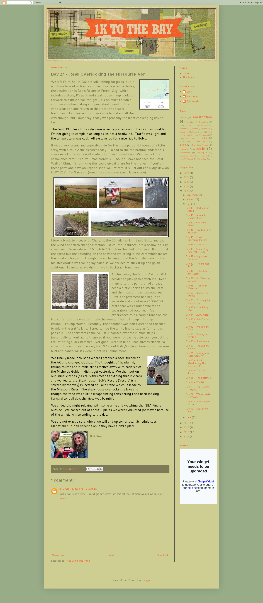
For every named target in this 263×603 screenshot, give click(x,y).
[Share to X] (94, 469)
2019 (187, 423)
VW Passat (188, 159)
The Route (188, 77)
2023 (187, 181)
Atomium (190, 122)
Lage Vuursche (187, 138)
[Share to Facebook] (98, 469)
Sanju (183, 144)
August (190, 199)
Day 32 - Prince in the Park (198, 328)
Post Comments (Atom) (78, 560)
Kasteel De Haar (190, 135)
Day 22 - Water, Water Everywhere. (198, 396)
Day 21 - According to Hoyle (198, 403)
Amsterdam (202, 116)
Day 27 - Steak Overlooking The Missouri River (196, 363)
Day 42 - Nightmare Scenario (196, 258)
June (189, 417)
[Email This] (87, 469)
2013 (187, 436)
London (204, 138)
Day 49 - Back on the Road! (197, 209)
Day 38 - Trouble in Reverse (196, 287)
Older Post (162, 555)
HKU (210, 132)
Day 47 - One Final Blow (196, 224)
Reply (63, 498)
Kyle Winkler (193, 101)
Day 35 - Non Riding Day (197, 309)
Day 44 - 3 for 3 (195, 244)
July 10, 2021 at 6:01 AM (83, 489)
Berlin (191, 125)
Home (111, 555)
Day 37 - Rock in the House (197, 294)
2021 (187, 191)
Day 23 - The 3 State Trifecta (197, 388)
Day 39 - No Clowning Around (198, 280)
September (192, 194)
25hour (183, 117)
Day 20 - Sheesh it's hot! (197, 410)
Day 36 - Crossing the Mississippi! (198, 302)
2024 (187, 177)
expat (182, 132)
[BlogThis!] (91, 469)
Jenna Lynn (192, 96)
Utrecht (199, 148)
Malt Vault (185, 141)
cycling (205, 128)
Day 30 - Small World (198, 341)
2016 (187, 432)
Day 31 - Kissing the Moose (197, 335)
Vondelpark (202, 152)
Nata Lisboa (202, 141)
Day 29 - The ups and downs (198, 347)
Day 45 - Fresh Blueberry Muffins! (197, 239)
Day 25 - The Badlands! (198, 377)
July (188, 204)
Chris (189, 91)
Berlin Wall (203, 125)
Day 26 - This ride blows (196, 372)
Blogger (146, 580)
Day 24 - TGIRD (195, 382)
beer (182, 125)
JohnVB (64, 489)
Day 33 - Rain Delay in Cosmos (198, 321)
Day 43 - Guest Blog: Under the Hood (197, 250)
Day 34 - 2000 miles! (197, 314)
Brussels (184, 128)
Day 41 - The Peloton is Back (198, 265)
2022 (187, 186)
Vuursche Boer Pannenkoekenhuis (196, 156)
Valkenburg (185, 152)
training (184, 149)
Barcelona (203, 122)
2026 (187, 173)
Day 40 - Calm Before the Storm (198, 272)
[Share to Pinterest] (101, 469)
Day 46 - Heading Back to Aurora (198, 231)
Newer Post (58, 555)
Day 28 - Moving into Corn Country (197, 355)
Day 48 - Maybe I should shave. (195, 217)
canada (195, 128)
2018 (187, 427)
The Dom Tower (200, 145)
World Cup (201, 159)
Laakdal (205, 135)
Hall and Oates (196, 132)
